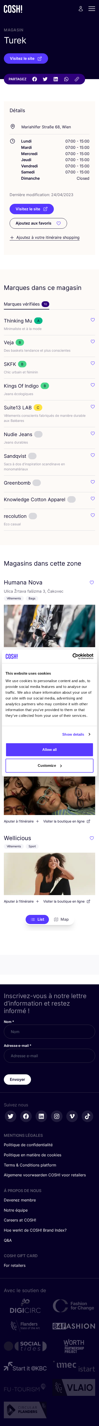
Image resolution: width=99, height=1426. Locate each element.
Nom (9, 1022)
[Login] (81, 8)
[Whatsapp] (66, 79)
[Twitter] (45, 79)
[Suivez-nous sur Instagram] (56, 1116)
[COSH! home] (13, 9)
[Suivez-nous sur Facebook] (26, 1116)
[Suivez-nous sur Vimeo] (72, 1116)
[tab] (26, 304)
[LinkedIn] (55, 79)
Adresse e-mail (17, 1045)
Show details (73, 734)
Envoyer (17, 1079)
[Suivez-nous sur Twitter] (10, 1116)
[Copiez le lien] (77, 79)
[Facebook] (34, 79)
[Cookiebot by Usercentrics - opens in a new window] (72, 656)
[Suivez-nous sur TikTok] (87, 1116)
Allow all (49, 749)
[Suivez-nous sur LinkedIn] (41, 1116)
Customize (47, 765)
